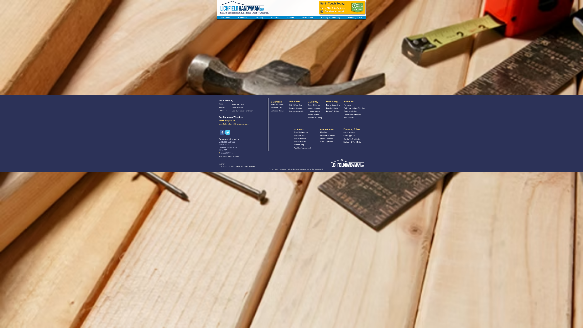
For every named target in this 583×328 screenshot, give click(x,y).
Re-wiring (347, 105)
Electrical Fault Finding (352, 114)
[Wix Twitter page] (227, 132)
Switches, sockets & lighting (354, 108)
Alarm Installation (350, 111)
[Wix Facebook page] (222, 132)
